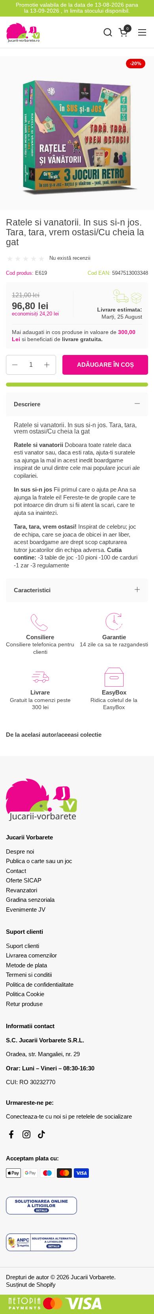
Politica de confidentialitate (39, 984)
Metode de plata (26, 965)
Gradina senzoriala (30, 899)
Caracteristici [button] (32, 590)
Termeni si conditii (29, 974)
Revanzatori (21, 890)
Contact (16, 870)
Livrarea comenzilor (31, 955)
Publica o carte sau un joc (39, 861)
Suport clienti (22, 945)
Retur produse (24, 1004)
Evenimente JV (25, 909)
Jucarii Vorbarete (92, 1277)
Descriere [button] (27, 404)
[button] (108, 32)
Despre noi (20, 851)
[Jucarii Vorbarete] (23, 32)
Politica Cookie (25, 994)
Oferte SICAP (23, 880)
